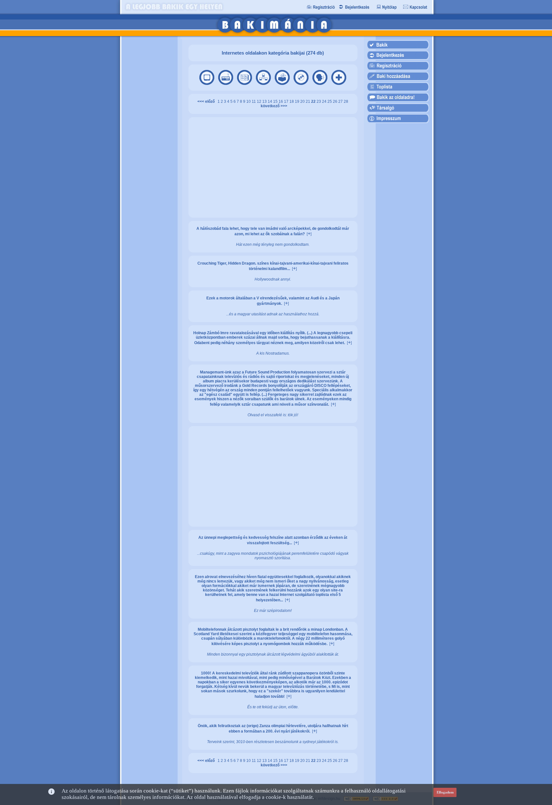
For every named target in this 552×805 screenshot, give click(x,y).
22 (314, 101)
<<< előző (207, 101)
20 (303, 101)
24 (324, 101)
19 (297, 101)
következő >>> (273, 106)
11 (254, 101)
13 (265, 101)
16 (281, 101)
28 (346, 101)
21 (308, 101)
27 (341, 101)
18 (292, 101)
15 (276, 101)
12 (259, 101)
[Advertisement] (149, 137)
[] (309, 234)
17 (286, 101)
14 (270, 101)
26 (335, 101)
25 (330, 101)
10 (249, 101)
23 (319, 101)
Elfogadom (445, 792)
